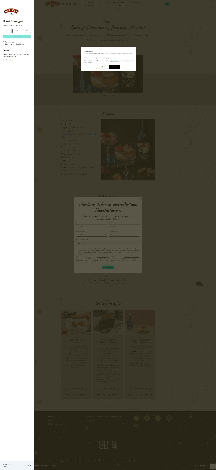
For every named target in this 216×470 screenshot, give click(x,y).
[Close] (134, 49)
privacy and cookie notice (114, 60)
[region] (108, 59)
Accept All (114, 66)
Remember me (9, 42)
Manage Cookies (102, 66)
